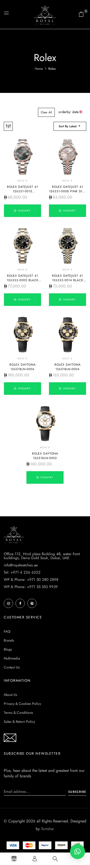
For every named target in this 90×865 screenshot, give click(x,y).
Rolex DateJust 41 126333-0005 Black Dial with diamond (22, 280)
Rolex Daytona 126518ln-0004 (67, 366)
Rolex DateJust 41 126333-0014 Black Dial (67, 280)
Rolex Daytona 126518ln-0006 (23, 366)
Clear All (46, 112)
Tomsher (47, 829)
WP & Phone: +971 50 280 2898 (31, 579)
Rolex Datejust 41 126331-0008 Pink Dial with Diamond (67, 191)
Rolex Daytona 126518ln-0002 (45, 455)
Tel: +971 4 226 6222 (22, 572)
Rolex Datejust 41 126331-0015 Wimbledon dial (22, 191)
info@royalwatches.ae (21, 565)
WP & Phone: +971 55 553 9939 (31, 587)
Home (39, 68)
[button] (81, 14)
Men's (23, 181)
